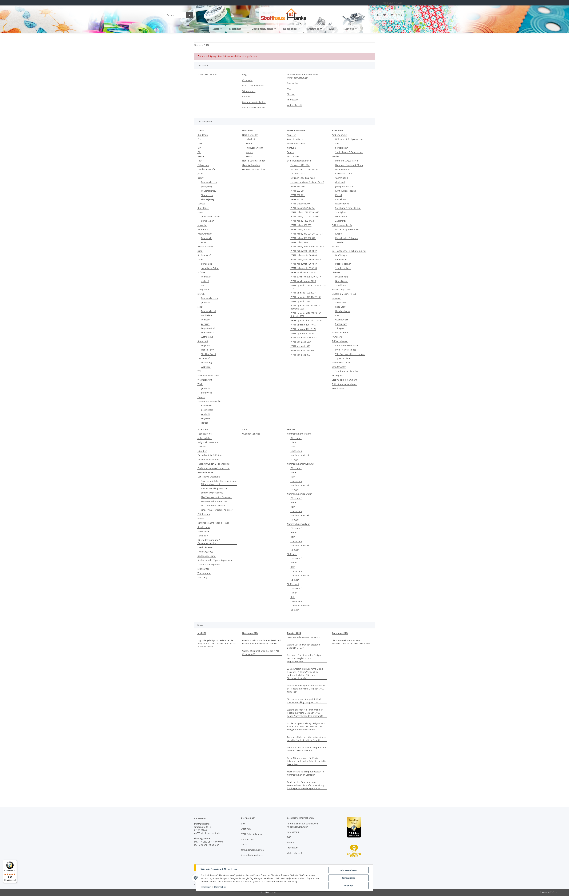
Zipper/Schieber (343, 358)
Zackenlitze (340, 220)
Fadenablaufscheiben (208, 459)
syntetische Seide (209, 268)
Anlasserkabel (204, 438)
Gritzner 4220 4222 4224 (303, 177)
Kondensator (204, 527)
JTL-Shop (553, 892)
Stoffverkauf (293, 584)
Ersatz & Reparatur (341, 289)
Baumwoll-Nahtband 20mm (349, 165)
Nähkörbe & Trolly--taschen (349, 139)
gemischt (205, 302)
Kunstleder (203, 208)
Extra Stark (340, 306)
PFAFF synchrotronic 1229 (303, 281)
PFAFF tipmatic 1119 (300, 301)
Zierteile (339, 242)
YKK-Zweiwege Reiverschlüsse (350, 354)
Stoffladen (292, 554)
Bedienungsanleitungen (299, 160)
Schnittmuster (339, 366)
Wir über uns (248, 91)
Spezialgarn (341, 324)
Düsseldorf (296, 438)
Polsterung (206, 362)
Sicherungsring (205, 551)
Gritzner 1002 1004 (300, 165)
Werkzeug (202, 577)
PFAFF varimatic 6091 (301, 341)
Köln (293, 446)
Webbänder (341, 216)
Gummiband (341, 177)
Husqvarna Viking (254, 147)
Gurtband (340, 182)
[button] (377, 15)
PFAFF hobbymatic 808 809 (304, 255)
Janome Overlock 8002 (212, 492)
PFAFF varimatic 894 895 (302, 350)
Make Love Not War (392, 2)
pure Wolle (206, 392)
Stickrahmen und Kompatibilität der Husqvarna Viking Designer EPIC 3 (305, 701)
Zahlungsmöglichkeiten (253, 102)
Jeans (200, 173)
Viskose (204, 422)
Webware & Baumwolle (209, 401)
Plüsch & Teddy (205, 246)
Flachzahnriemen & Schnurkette (213, 468)
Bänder (335, 156)
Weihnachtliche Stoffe (208, 375)
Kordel (338, 195)
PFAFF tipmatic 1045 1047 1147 (306, 297)
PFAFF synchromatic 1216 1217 (306, 276)
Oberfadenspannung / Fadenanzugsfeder (209, 541)
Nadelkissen (341, 281)
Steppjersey (207, 195)
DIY (199, 147)
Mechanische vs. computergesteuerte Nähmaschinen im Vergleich (305, 773)
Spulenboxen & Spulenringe (349, 152)
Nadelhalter (203, 535)
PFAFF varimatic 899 (300, 354)
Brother (249, 143)
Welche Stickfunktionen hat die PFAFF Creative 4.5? (260, 652)
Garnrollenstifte (205, 472)
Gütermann (203, 165)
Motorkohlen (204, 531)
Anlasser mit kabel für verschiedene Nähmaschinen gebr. (219, 482)
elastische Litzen (343, 173)
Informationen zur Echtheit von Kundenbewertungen (302, 76)
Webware (205, 366)
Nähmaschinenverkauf (298, 524)
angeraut (205, 345)
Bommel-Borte (342, 169)
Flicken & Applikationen (347, 229)
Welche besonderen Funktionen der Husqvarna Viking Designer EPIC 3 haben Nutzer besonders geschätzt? (305, 712)
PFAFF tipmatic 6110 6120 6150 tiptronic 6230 (306, 307)
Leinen (201, 212)
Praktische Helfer (340, 332)
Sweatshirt (203, 341)
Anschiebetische (295, 139)
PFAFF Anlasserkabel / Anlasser (216, 497)
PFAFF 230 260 (298, 186)
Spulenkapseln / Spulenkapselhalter (215, 560)
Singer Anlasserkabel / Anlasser (216, 509)
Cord (200, 139)
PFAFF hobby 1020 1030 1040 (305, 212)
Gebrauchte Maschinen (254, 169)
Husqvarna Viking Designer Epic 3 (307, 182)
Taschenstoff (204, 358)
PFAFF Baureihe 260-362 (213, 505)
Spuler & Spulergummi (209, 564)
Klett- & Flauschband (345, 190)
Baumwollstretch (209, 298)
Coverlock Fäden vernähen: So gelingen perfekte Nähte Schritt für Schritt (306, 738)
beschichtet (207, 409)
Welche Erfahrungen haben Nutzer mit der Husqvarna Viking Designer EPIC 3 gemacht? (306, 688)
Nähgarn (336, 298)
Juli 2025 (202, 633)
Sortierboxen (341, 147)
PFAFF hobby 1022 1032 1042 (305, 216)
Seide (200, 259)
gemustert (206, 276)
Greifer (201, 518)
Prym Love (337, 336)
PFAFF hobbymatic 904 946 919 (306, 259)
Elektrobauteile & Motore (210, 455)
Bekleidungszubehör (342, 225)
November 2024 (250, 633)
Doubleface (206, 315)
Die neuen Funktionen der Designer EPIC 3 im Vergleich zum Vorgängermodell (304, 658)
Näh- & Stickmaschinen (253, 160)
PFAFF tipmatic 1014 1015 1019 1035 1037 (308, 287)
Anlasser (291, 134)
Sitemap (291, 94)
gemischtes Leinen (210, 216)
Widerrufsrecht (294, 105)
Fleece (201, 156)
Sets (337, 143)
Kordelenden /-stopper (346, 238)
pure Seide (206, 263)
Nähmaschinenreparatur (299, 493)
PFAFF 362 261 (298, 199)
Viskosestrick (207, 332)
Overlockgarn (342, 319)
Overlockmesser (205, 547)
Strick (200, 306)
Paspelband (341, 199)
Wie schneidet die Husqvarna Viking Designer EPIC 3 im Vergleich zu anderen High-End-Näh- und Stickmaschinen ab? (305, 673)
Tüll (199, 371)
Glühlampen (204, 514)
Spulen (290, 152)
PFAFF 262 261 (298, 190)
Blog (244, 74)
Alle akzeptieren (348, 870)
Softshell (202, 272)
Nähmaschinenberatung (299, 433)
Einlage (201, 397)
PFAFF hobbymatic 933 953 (304, 268)
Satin (200, 250)
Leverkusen (296, 450)
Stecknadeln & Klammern (344, 379)
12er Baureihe (205, 433)
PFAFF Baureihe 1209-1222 (214, 501)
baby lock (250, 139)
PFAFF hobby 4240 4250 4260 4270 (307, 246)
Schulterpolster (343, 268)
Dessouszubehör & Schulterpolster (349, 250)
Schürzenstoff (204, 255)
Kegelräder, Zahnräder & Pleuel (213, 522)
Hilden (294, 442)
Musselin (202, 225)
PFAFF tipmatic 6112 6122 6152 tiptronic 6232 (306, 314)
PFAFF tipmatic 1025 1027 (303, 292)
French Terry (207, 349)
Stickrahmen (293, 156)
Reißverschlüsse (340, 341)
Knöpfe (338, 233)
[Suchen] (189, 15)
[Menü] (15, 861)
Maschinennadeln (296, 143)
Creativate (247, 80)
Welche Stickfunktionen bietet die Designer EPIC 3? (303, 646)
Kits (337, 315)
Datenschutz (220, 887)
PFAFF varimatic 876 (300, 346)
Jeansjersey (206, 186)
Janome (249, 152)
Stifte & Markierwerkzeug (344, 384)
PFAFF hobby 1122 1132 (302, 220)
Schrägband (341, 212)
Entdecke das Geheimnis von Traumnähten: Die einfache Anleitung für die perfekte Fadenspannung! (306, 785)
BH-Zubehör (341, 259)
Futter (200, 160)
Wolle (200, 384)
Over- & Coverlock (251, 165)
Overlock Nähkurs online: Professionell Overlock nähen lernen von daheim (261, 642)
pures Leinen (207, 220)
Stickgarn (340, 328)
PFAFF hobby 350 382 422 (303, 238)
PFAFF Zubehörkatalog (253, 85)
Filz (199, 152)
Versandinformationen (253, 107)
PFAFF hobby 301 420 (301, 229)
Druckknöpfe (341, 276)
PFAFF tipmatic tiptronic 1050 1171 (308, 320)
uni (202, 285)
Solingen (295, 459)
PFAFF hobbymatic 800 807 (304, 250)
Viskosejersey (207, 199)
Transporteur (204, 573)
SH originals (338, 375)
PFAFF (248, 156)
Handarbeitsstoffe (206, 169)
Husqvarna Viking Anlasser (214, 488)
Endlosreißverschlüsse (346, 345)
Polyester (205, 418)
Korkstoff (202, 203)
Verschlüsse (338, 388)
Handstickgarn (342, 311)
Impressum (205, 887)
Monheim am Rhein (300, 455)
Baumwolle (206, 238)
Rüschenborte (342, 203)
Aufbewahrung (339, 134)
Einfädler (202, 450)
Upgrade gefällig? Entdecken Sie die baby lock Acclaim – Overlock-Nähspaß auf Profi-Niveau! (217, 643)
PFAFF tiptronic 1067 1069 (303, 324)
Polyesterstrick (208, 328)
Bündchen (203, 134)
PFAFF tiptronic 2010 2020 (303, 333)
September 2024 (340, 633)
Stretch (201, 293)
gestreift (205, 324)
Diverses (336, 272)
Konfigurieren (348, 878)
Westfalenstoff (205, 379)
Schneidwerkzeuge (341, 362)
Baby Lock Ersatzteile (208, 442)
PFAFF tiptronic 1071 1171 (303, 329)
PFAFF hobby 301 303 (301, 225)
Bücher (335, 246)
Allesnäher (340, 302)
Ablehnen (348, 885)
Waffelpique (207, 336)
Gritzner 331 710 (299, 173)
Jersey (200, 177)
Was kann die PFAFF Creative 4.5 (304, 637)
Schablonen (341, 285)
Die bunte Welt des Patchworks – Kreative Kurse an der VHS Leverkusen (351, 642)
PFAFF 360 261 (298, 195)
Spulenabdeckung (206, 556)
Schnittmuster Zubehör (346, 371)
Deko (200, 143)
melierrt (205, 281)
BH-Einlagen (341, 255)
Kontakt (246, 96)
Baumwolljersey (209, 182)
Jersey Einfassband (344, 186)
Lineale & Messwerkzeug (344, 293)
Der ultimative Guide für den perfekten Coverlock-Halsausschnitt (306, 749)
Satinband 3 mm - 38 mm (348, 208)
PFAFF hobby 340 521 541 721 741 (307, 233)
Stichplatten (204, 568)
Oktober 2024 (294, 633)
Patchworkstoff (205, 233)
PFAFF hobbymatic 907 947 (304, 263)
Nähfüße (291, 147)
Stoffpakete (203, 289)
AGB (289, 88)
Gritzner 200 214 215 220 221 (305, 169)
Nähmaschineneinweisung (300, 463)
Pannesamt (203, 229)
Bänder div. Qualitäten (346, 160)
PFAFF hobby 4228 (299, 242)
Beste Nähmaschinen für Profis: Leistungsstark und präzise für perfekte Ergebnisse (306, 761)
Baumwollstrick (208, 311)
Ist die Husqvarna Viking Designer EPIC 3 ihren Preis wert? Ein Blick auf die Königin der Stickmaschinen (306, 726)
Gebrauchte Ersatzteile (209, 476)
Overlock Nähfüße (251, 433)
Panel (204, 242)
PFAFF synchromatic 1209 (303, 272)
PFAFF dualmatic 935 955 (303, 208)
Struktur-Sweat (208, 354)
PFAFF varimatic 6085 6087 (304, 337)
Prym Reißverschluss (345, 349)
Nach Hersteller (250, 134)
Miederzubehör (343, 263)
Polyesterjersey (208, 190)
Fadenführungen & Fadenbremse (214, 463)
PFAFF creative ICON (300, 203)
